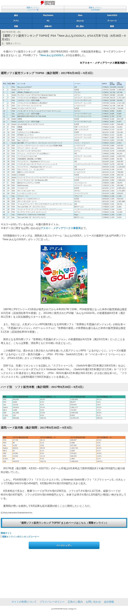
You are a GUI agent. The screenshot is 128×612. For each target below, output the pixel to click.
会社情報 (109, 601)
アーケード (112, 21)
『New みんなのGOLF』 (52, 55)
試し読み (80, 26)
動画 (112, 26)
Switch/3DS (112, 15)
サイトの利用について (24, 601)
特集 (16, 26)
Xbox (80, 15)
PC (48, 21)
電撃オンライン (13, 43)
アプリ (16, 21)
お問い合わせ (93, 601)
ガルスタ (80, 21)
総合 (16, 15)
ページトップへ (64, 545)
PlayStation (48, 15)
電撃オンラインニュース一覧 (32, 9)
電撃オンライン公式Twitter (95, 9)
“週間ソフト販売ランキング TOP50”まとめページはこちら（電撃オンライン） (64, 522)
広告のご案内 (75, 601)
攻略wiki (48, 26)
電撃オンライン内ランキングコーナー (20, 536)
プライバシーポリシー (52, 601)
